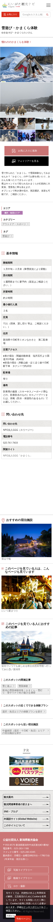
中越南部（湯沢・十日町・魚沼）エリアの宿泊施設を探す (23, 732)
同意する (11, 915)
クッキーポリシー (32, 906)
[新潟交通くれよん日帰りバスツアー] (26, 771)
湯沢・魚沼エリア (12, 212)
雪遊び (5, 236)
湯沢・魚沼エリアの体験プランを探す (22, 711)
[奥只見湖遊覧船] (26, 761)
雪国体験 (23, 686)
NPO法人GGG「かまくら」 (17, 455)
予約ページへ (23, 918)
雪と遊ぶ (7, 686)
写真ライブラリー (22, 870)
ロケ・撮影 (19, 886)
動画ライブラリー (22, 878)
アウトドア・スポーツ (14, 224)
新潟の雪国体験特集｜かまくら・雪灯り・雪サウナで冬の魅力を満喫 (22, 691)
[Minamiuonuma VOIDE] (26, 782)
